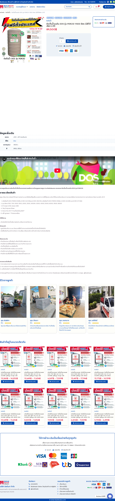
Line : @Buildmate (77, 2)
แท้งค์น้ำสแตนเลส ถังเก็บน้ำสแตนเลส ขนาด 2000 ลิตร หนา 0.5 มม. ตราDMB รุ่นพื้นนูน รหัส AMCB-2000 (104, 374)
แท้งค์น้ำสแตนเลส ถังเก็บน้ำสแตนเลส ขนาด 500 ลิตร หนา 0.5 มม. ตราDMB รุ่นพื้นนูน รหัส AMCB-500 (104, 415)
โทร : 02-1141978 (90, 2)
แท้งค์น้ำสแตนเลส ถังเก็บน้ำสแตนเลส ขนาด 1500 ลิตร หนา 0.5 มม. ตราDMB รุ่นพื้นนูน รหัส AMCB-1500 (10, 415)
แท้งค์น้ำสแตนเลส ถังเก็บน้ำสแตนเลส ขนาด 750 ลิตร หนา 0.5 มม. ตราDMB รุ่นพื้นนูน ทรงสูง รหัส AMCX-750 (57, 374)
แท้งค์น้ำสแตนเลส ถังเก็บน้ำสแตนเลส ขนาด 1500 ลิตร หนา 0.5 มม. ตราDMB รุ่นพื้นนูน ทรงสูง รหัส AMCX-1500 (34, 374)
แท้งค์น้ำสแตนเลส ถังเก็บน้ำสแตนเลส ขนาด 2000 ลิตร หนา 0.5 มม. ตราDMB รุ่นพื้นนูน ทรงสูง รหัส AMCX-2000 (10, 374)
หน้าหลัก (2, 12)
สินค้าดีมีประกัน (58, 17)
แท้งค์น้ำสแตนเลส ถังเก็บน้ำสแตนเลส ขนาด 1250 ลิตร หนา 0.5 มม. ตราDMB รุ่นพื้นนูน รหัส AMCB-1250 (34, 415)
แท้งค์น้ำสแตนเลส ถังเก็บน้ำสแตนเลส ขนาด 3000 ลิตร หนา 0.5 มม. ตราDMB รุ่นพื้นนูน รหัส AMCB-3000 (80, 374)
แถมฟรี (74, 17)
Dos (14, 141)
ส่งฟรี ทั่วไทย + (50, 17)
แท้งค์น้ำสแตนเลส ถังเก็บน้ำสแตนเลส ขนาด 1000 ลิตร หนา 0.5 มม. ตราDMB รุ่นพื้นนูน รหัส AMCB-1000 (57, 415)
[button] (22, 6)
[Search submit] (89, 6)
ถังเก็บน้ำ (8, 12)
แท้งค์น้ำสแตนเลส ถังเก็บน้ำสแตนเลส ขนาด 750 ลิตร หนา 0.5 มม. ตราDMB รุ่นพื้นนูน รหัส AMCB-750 (80, 415)
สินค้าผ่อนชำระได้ (67, 17)
